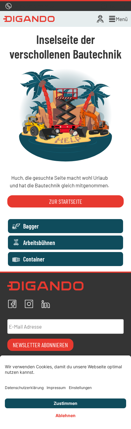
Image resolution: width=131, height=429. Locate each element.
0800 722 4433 (40, 6)
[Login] (100, 19)
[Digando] (29, 19)
